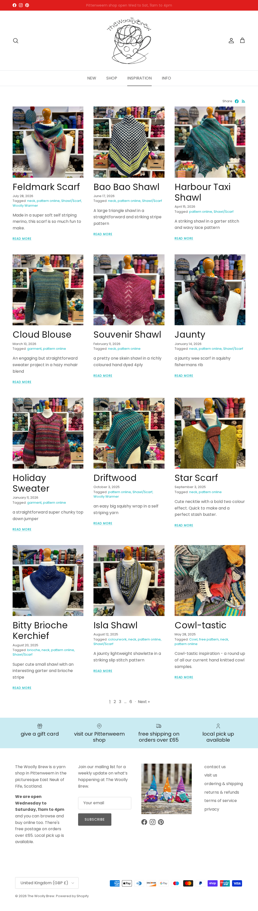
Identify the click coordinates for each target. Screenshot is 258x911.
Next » (144, 702)
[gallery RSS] (243, 101)
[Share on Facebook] (237, 101)
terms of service (220, 800)
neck (31, 200)
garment (34, 348)
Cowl (193, 639)
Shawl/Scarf (71, 200)
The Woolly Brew (40, 896)
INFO (166, 78)
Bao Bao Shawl (126, 187)
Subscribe (95, 819)
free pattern (209, 639)
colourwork (117, 639)
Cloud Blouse (42, 334)
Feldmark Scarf (46, 187)
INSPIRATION (139, 78)
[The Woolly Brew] (129, 41)
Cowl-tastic (201, 625)
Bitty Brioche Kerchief (40, 630)
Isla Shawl (115, 625)
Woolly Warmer (25, 205)
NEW (91, 78)
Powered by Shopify (72, 896)
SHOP (111, 78)
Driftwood (115, 478)
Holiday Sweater (31, 483)
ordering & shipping (223, 784)
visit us (210, 775)
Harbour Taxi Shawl (203, 192)
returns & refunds (221, 792)
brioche (33, 650)
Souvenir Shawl (127, 334)
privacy (211, 809)
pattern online (48, 200)
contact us (215, 767)
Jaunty (190, 334)
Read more (22, 238)
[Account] (230, 41)
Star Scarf (196, 478)
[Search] (16, 41)
